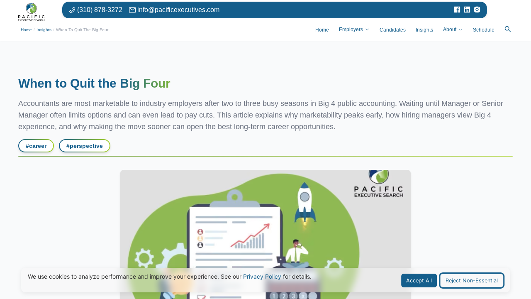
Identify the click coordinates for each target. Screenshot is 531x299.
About (449, 29)
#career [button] (36, 145)
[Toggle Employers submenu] (367, 29)
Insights (44, 29)
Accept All (419, 280)
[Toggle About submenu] (460, 29)
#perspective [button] (84, 145)
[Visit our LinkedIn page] (467, 10)
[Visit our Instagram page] (477, 10)
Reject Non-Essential (472, 280)
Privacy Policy (262, 276)
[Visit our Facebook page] (457, 10)
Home (26, 29)
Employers (351, 29)
